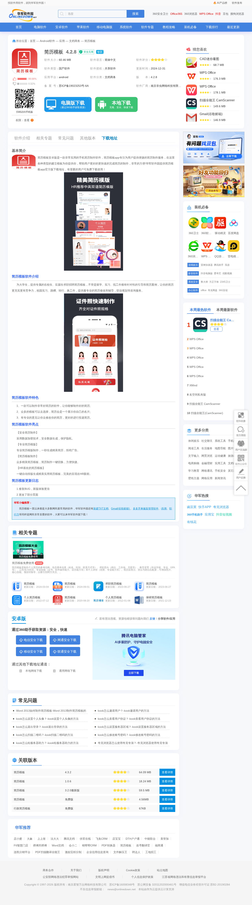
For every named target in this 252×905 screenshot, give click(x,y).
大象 (29, 838)
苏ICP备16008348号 (122, 884)
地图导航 (220, 448)
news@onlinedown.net (121, 889)
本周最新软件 (227, 310)
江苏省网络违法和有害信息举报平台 (184, 876)
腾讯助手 (218, 265)
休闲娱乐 (193, 440)
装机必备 (190, 27)
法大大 (55, 838)
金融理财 (206, 463)
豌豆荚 (191, 507)
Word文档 (58, 845)
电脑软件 (40, 27)
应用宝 (209, 514)
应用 (62, 41)
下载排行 (212, 27)
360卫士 (194, 233)
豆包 (225, 13)
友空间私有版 (197, 394)
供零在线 (85, 838)
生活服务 (206, 448)
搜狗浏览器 (237, 13)
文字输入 (193, 455)
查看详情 (167, 772)
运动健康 (220, 455)
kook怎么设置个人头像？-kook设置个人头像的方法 (47, 718)
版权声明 (103, 870)
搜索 (135, 13)
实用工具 (220, 463)
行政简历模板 (22, 808)
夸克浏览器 (221, 507)
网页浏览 (206, 455)
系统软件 (126, 27)
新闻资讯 (220, 478)
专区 (100, 52)
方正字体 (214, 281)
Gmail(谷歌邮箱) (120, 508)
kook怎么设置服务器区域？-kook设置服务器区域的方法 (132, 726)
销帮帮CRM (89, 845)
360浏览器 (190, 13)
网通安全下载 (66, 640)
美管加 (164, 838)
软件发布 (237, 2)
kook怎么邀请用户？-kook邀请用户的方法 (123, 710)
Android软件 (47, 41)
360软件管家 (207, 233)
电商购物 (193, 463)
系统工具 (220, 440)
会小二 (73, 845)
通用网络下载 (67, 670)
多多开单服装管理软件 (145, 508)
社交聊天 (206, 440)
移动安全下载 (33, 651)
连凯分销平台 (22, 852)
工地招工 (150, 852)
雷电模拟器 (234, 256)
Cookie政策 (133, 870)
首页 (19, 27)
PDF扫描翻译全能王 (47, 852)
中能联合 (150, 838)
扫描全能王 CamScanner (222, 320)
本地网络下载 (33, 670)
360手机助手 (195, 514)
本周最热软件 (200, 310)
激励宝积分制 (73, 852)
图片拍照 (233, 448)
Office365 (176, 13)
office (204, 290)
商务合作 (48, 870)
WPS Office (206, 13)
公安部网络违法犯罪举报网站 (61, 876)
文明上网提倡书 (105, 876)
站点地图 (162, 870)
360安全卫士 (160, 13)
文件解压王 (120, 852)
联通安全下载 (66, 651)
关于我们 (76, 870)
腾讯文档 (69, 838)
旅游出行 (233, 455)
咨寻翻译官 (143, 845)
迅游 (227, 265)
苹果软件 (83, 27)
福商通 (159, 845)
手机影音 (233, 440)
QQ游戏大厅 (220, 256)
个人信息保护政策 (142, 876)
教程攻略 (169, 27)
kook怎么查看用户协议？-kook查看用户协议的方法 (129, 718)
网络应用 (206, 478)
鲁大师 (204, 281)
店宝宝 (116, 838)
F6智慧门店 (21, 845)
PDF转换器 (108, 845)
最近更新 (233, 27)
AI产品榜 (222, 2)
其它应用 (233, 470)
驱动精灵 (220, 233)
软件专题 (147, 27)
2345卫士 (225, 281)
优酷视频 (227, 273)
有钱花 (191, 522)
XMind (193, 385)
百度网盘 (233, 233)
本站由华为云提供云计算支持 (156, 889)
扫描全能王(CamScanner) (207, 413)
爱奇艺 (217, 273)
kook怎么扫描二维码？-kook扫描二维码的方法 (44, 734)
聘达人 (136, 852)
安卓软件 (61, 27)
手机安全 (220, 470)
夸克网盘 (212, 290)
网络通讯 (206, 470)
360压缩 (223, 290)
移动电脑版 (104, 27)
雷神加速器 (207, 265)
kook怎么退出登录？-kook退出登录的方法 (42, 726)
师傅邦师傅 (40, 845)
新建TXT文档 (100, 508)
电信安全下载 (33, 640)
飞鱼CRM (101, 838)
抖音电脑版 (207, 273)
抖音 (218, 13)
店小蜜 (18, 838)
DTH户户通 (133, 838)
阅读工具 (193, 448)
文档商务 (74, 41)
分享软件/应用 (166, 618)
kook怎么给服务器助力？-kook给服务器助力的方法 (47, 742)
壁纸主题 (193, 478)
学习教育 (193, 470)
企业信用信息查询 (97, 852)
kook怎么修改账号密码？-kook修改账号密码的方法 (129, 734)
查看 (216, 329)
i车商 (164, 508)
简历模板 (19, 772)
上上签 (41, 838)
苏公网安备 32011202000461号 (157, 884)
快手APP (204, 507)
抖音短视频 (224, 514)
